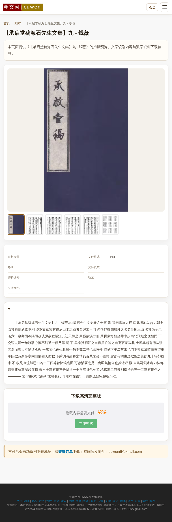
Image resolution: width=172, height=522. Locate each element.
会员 (152, 7)
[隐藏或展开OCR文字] (86, 309)
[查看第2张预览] (34, 224)
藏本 (123, 501)
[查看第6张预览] (110, 224)
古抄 (49, 501)
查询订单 (65, 451)
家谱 (64, 501)
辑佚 (130, 501)
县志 (34, 501)
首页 (7, 23)
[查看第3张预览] (53, 224)
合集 (137, 501)
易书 (93, 501)
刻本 (18, 23)
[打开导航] (164, 7)
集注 (145, 501)
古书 (41, 501)
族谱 (86, 501)
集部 (152, 501)
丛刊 (19, 501)
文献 (78, 501)
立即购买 (86, 423)
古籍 (56, 501)
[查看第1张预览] (16, 224)
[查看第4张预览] (72, 224)
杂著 (100, 501)
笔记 (115, 501)
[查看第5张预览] (91, 224)
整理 (71, 501)
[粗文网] (73, 7)
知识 (108, 501)
